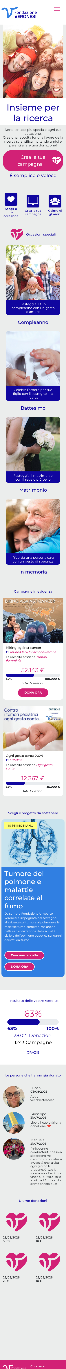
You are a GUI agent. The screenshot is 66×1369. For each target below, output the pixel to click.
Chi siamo (37, 1366)
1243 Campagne (33, 1042)
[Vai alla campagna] (33, 620)
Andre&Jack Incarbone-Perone (33, 652)
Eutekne (16, 760)
